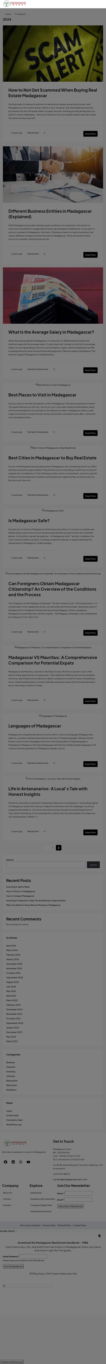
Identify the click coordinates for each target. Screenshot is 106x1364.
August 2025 (12, 982)
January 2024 (12, 1027)
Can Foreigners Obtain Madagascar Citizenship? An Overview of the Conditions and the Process (52, 589)
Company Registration (41, 1205)
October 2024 (13, 1018)
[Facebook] (5, 1162)
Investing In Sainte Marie (18, 886)
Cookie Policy (79, 1225)
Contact (7, 1199)
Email (60, 1199)
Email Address (11, 1256)
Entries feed (12, 1115)
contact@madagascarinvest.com (70, 1179)
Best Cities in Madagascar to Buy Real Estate (52, 457)
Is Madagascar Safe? (29, 520)
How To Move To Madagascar (20, 891)
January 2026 (12, 959)
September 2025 (14, 977)
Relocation (11, 1085)
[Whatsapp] (20, 1162)
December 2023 (14, 1032)
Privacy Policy (49, 1225)
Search (10, 859)
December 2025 (14, 963)
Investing (10, 1071)
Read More (90, 133)
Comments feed (14, 1120)
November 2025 (14, 968)
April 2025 (11, 995)
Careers (7, 1205)
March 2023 (12, 1041)
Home (8, 14)
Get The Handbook (13, 1266)
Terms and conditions (30, 1225)
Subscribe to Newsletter (70, 1206)
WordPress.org (13, 1124)
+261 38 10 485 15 (61, 1174)
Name (61, 1193)
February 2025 (13, 1004)
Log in (9, 1110)
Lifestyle (10, 1076)
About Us (7, 1192)
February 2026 (13, 954)
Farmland (31, 369)
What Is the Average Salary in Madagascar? (51, 332)
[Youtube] (28, 1162)
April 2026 (11, 945)
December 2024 (14, 1009)
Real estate (33, 132)
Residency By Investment (43, 1199)
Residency (11, 1089)
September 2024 (14, 1023)
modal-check (7, 1231)
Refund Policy (64, 1225)
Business (10, 1062)
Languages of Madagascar (34, 725)
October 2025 (13, 973)
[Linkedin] (13, 1162)
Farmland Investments (41, 1211)
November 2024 (14, 1014)
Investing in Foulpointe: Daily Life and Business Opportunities (36, 900)
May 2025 (11, 991)
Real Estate (36, 1192)
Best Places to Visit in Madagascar (42, 394)
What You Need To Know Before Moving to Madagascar (33, 905)
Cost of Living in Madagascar (20, 896)
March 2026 (12, 950)
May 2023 (11, 1036)
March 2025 (12, 1000)
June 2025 (11, 986)
